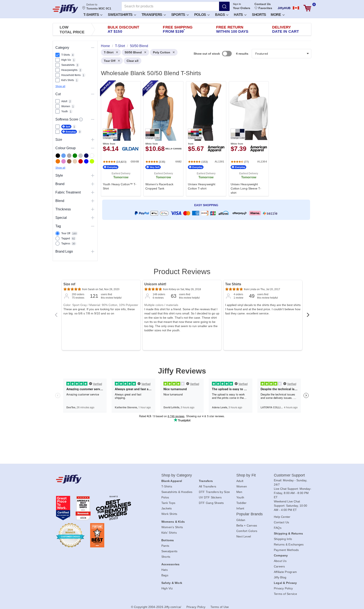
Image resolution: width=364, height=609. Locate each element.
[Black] (57, 155)
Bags (220, 15)
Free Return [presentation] (232, 29)
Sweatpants (169, 551)
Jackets (166, 508)
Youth (240, 497)
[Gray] (69, 155)
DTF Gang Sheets (211, 503)
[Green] (74, 155)
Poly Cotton (161, 52)
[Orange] (57, 161)
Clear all (132, 60)
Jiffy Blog (280, 577)
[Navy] (86, 155)
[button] (92, 14)
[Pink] (63, 161)
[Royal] (86, 161)
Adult (239, 481)
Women (241, 486)
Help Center (282, 516)
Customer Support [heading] (289, 475)
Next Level (243, 536)
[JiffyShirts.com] (65, 8)
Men (239, 492)
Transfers (152, 15)
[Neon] (92, 161)
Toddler (241, 503)
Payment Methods (286, 550)
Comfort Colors (246, 531)
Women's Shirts (172, 527)
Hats (239, 15)
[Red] (80, 161)
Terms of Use (219, 607)
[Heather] (80, 155)
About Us (280, 561)
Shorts (259, 15)
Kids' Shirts (169, 532)
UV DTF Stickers (210, 497)
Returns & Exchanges (289, 544)
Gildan (240, 520)
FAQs (277, 527)
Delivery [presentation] (285, 29)
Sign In (237, 4)
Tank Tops (168, 503)
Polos (200, 15)
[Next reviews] (308, 316)
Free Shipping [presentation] (177, 29)
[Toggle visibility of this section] (93, 47)
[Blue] (63, 155)
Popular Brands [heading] (249, 514)
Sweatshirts (120, 15)
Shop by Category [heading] (176, 475)
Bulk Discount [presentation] (123, 29)
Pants (165, 545)
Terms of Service (285, 593)
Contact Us (262, 4)
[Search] (224, 6)
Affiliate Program (285, 572)
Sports (178, 15)
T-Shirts (91, 15)
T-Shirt (109, 52)
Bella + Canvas (246, 525)
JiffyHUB (284, 8)
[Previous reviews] (56, 316)
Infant (240, 508)
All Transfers (207, 486)
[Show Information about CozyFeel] (81, 119)
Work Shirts (169, 514)
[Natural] (74, 161)
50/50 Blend (133, 52)
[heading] (204, 138)
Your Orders (241, 8)
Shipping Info (283, 539)
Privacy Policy (283, 588)
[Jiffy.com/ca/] (99, 479)
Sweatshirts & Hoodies (176, 492)
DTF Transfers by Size (214, 492)
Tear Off (109, 60)
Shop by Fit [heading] (246, 475)
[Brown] (69, 161)
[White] (92, 155)
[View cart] (307, 8)
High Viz (167, 588)
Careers (279, 566)
